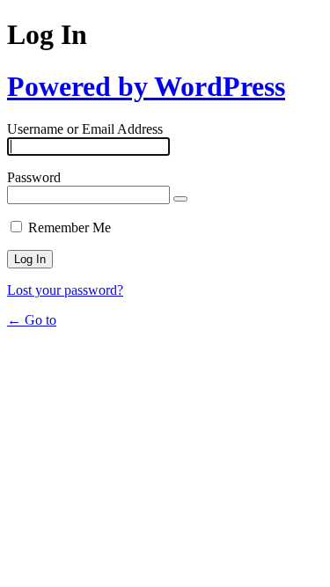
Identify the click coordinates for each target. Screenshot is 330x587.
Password (34, 177)
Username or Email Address (85, 128)
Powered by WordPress (146, 86)
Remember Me (69, 227)
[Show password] (180, 199)
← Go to (31, 319)
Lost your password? (65, 289)
